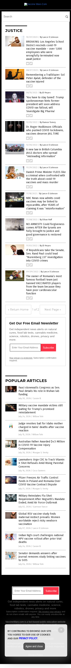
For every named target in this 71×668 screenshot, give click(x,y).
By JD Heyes (45, 92)
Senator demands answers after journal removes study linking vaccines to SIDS (42, 557)
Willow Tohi (38, 416)
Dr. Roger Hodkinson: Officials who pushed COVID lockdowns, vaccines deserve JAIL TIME (45, 130)
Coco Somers (39, 470)
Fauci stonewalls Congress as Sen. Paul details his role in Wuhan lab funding (39, 391)
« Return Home (18, 309)
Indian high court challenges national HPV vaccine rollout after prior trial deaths (41, 539)
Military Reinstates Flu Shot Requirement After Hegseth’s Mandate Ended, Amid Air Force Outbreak (42, 499)
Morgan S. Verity (40, 452)
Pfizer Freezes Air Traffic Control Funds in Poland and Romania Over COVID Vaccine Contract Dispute (39, 481)
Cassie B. (37, 398)
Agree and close (34, 646)
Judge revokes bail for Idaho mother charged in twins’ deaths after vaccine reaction (41, 427)
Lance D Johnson (40, 528)
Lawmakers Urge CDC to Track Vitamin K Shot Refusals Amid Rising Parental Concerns (41, 463)
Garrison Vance (40, 507)
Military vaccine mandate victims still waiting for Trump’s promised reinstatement (41, 409)
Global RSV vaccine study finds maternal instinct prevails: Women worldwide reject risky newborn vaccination (39, 519)
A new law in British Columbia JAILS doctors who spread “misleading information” (44, 153)
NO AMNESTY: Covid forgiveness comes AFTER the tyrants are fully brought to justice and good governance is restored (45, 229)
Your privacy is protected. (21, 358)
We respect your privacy (49, 611)
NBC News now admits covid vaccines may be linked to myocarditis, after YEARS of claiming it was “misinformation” (45, 203)
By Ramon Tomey (48, 122)
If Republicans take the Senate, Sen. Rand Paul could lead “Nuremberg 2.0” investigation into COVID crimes (45, 255)
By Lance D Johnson (49, 37)
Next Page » (52, 309)
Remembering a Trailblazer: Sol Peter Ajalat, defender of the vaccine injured (45, 78)
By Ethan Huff (46, 219)
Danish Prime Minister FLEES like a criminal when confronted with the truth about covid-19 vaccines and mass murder (46, 177)
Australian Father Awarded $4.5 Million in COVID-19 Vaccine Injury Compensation (42, 445)
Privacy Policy (28, 638)
